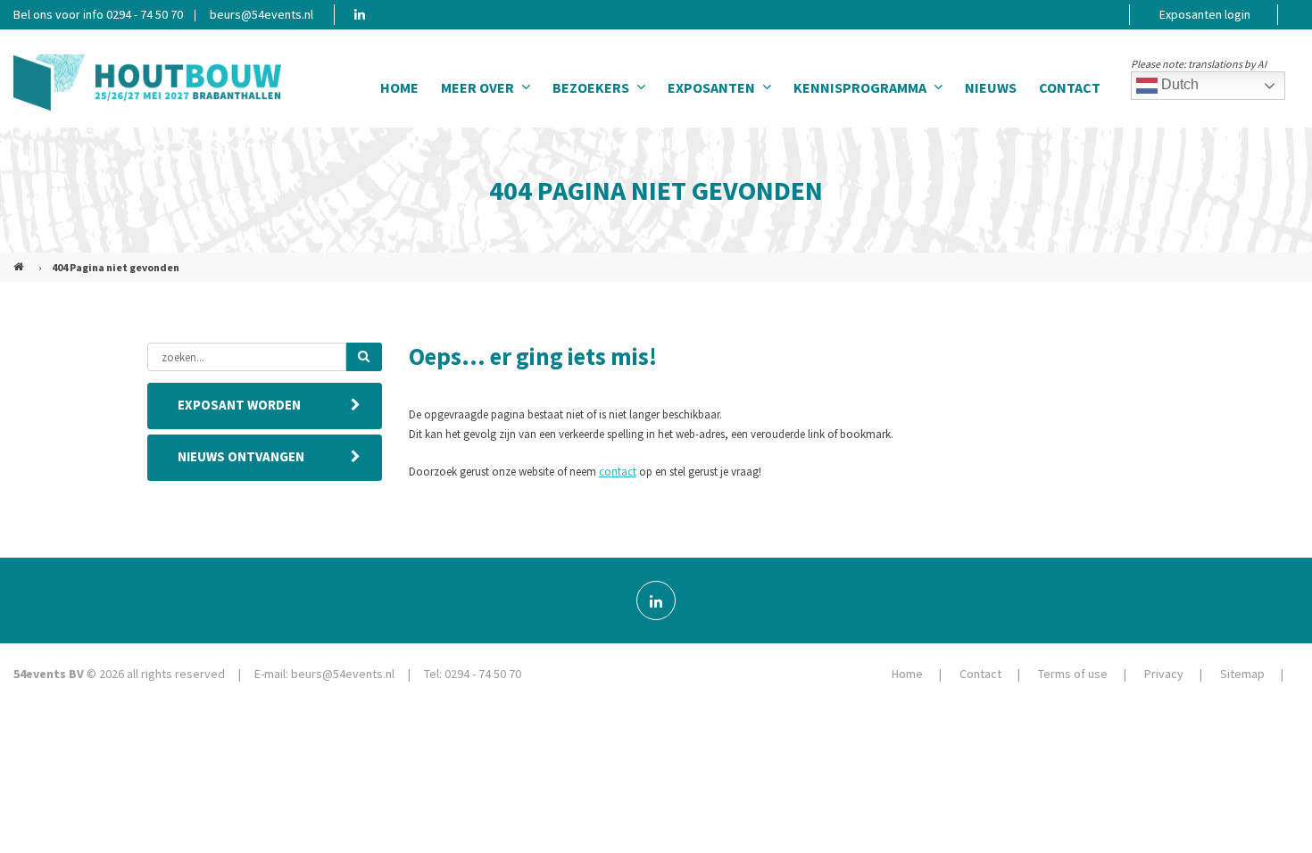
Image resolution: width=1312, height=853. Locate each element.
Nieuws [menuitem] (991, 87)
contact (617, 471)
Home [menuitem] (399, 87)
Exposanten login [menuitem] (1204, 14)
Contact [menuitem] (1069, 87)
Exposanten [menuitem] (711, 87)
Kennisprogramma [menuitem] (859, 87)
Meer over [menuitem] (477, 87)
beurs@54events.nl (261, 14)
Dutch (1178, 84)
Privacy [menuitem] (1163, 674)
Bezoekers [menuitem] (590, 87)
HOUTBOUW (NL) (20, 260)
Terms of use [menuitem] (1073, 674)
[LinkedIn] (656, 600)
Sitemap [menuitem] (1242, 674)
